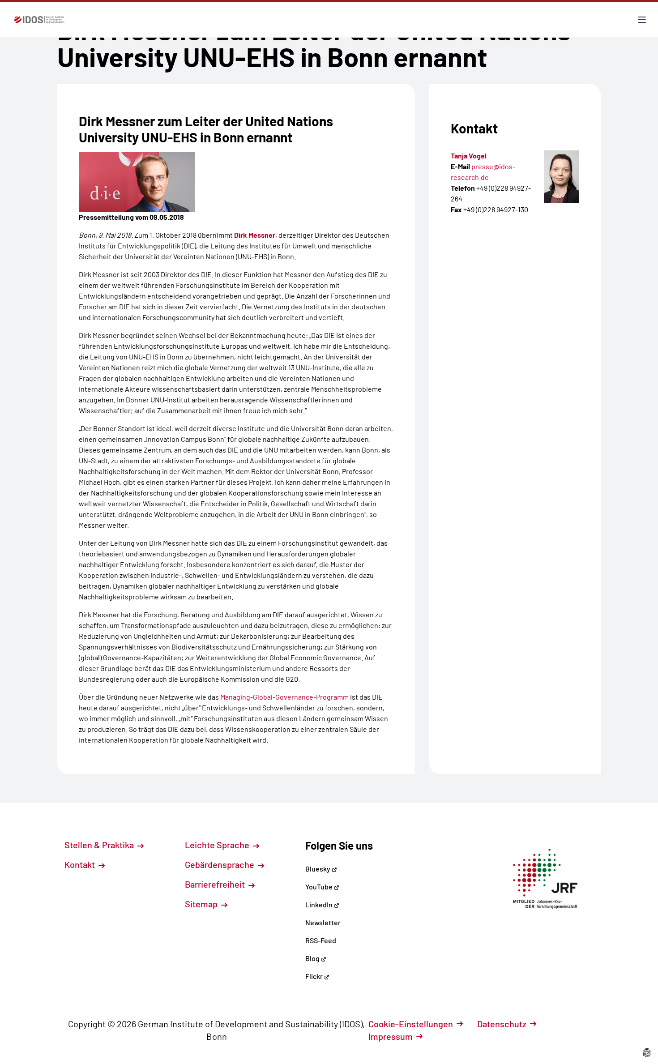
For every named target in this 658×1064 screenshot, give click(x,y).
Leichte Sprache (218, 844)
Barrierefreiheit (216, 884)
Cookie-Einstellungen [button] (410, 1023)
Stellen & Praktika (100, 844)
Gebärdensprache (220, 864)
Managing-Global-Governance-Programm (284, 696)
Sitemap (202, 903)
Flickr (314, 976)
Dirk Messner (254, 235)
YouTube (319, 886)
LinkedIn (319, 904)
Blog (313, 958)
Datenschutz (501, 1023)
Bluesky (318, 868)
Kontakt (80, 864)
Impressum (390, 1036)
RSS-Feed (320, 940)
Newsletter (323, 922)
